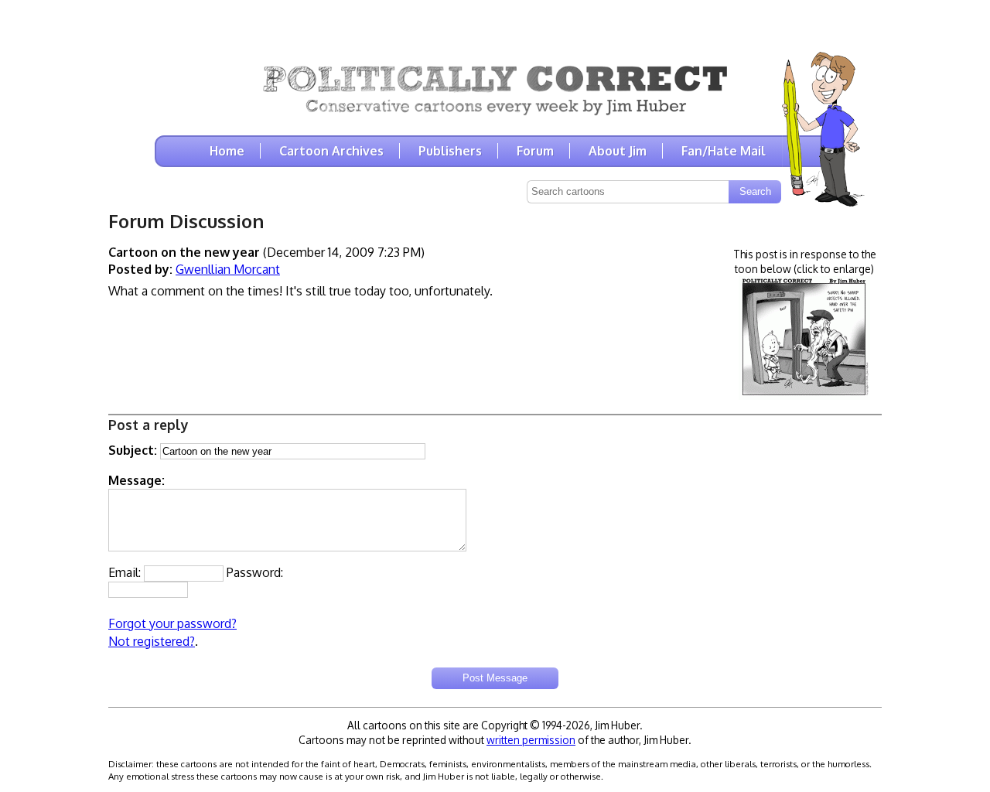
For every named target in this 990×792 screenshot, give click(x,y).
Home (227, 151)
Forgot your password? (172, 623)
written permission (530, 739)
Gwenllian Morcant (228, 269)
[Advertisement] (495, 23)
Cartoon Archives (331, 151)
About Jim (618, 151)
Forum (535, 151)
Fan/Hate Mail (723, 151)
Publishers (450, 151)
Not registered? (151, 641)
